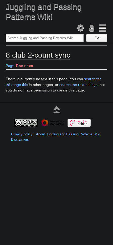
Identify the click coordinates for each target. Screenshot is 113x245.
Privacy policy (22, 134)
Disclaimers (20, 139)
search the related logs (78, 85)
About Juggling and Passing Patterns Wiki (68, 134)
